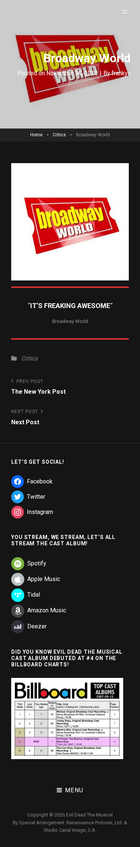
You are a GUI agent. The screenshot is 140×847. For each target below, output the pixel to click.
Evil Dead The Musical (89, 815)
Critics (59, 134)
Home (36, 134)
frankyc (121, 73)
